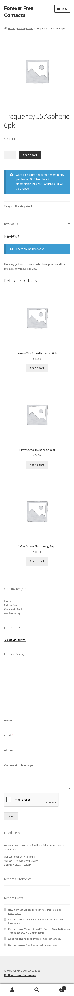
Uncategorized (25, 28)
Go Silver (35, 179)
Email (8, 735)
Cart (57, 986)
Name (9, 720)
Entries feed (11, 605)
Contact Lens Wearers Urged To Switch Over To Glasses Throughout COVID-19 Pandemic (39, 930)
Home (11, 28)
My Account (12, 990)
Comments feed (13, 609)
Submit (11, 816)
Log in (7, 601)
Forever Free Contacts (18, 12)
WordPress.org (12, 613)
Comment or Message (18, 765)
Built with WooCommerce (20, 975)
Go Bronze (22, 188)
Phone (8, 750)
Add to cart (30, 155)
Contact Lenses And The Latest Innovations (32, 944)
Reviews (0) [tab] (11, 224)
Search (37, 990)
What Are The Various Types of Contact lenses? (34, 938)
